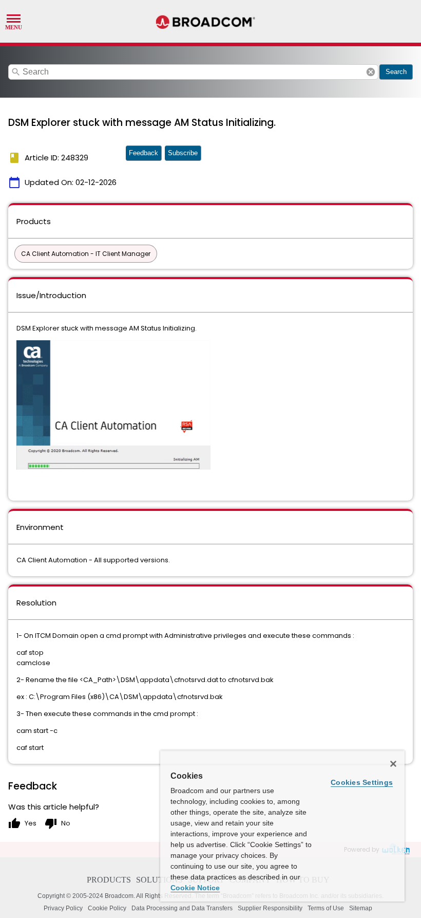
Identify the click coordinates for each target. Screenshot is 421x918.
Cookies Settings (362, 782)
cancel (371, 72)
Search (396, 72)
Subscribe (183, 153)
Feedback (143, 153)
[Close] (393, 764)
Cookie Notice (195, 888)
